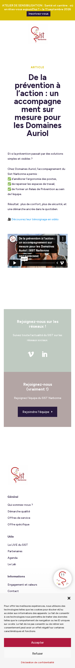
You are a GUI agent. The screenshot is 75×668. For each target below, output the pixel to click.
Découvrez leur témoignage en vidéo (35, 219)
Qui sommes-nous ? (20, 505)
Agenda (12, 558)
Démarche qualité (19, 511)
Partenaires (15, 551)
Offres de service (19, 518)
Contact (13, 591)
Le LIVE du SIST (18, 545)
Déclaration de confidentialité (37, 662)
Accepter (37, 642)
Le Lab (12, 564)
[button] (69, 598)
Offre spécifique (18, 524)
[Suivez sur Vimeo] (31, 354)
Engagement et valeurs (22, 584)
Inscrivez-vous (38, 13)
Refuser (37, 653)
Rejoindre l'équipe (36, 412)
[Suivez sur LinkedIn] (44, 354)
